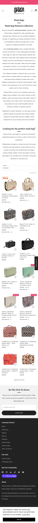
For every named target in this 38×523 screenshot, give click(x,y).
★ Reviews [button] (36, 263)
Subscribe (19, 413)
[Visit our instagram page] (7, 472)
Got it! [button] (19, 519)
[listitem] (19, 2)
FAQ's (3, 426)
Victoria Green (6, 459)
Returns (4, 436)
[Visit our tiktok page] (15, 472)
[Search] (32, 11)
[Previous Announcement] (3, 2)
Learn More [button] (26, 514)
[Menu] (3, 11)
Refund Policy (6, 442)
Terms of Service (7, 449)
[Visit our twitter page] (19, 472)
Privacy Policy (6, 446)
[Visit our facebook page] (2, 472)
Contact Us (5, 430)
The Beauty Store (7, 462)
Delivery (4, 433)
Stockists (4, 439)
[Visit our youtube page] (23, 472)
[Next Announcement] (35, 2)
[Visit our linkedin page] (11, 472)
